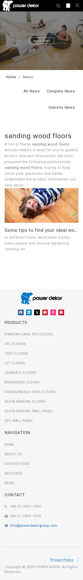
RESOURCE (14, 473)
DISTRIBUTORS (17, 464)
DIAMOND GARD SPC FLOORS (29, 334)
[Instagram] (53, 312)
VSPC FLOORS (16, 353)
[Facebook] (21, 312)
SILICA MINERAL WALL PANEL (29, 411)
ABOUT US (13, 454)
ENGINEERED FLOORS (22, 382)
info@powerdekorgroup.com (33, 525)
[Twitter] (37, 312)
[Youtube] (45, 312)
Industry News (61, 107)
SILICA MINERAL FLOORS (25, 401)
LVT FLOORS (15, 363)
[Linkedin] (29, 312)
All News (32, 91)
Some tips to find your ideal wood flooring (41, 230)
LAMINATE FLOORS (20, 373)
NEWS (9, 483)
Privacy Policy (62, 560)
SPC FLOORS (15, 344)
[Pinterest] (61, 312)
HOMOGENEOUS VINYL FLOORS (30, 392)
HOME (10, 444)
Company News (61, 91)
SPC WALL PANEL (19, 421)
